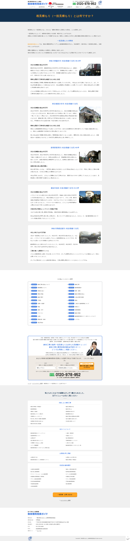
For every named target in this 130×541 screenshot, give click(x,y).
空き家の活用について (70, 421)
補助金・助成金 (34, 411)
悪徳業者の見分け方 (70, 411)
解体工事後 (77, 313)
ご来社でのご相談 (70, 442)
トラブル (77, 319)
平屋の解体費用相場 (70, 481)
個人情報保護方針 (70, 438)
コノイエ (39, 530)
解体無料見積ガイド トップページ (38, 433)
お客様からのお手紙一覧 (71, 457)
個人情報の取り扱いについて (37, 440)
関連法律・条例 (41, 319)
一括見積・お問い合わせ (88, 7)
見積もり (77, 306)
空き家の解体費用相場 (35, 481)
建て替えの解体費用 (35, 471)
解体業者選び (78, 287)
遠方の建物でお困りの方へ (71, 418)
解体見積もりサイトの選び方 (37, 413)
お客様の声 (69, 6)
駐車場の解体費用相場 (70, 471)
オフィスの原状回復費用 (71, 474)
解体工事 (77, 284)
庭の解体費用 (69, 483)
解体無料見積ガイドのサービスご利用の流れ (40, 447)
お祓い (39, 316)
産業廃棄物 (77, 310)
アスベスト (40, 313)
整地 (76, 300)
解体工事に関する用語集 (36, 423)
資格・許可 (40, 310)
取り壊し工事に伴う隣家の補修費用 (38, 418)
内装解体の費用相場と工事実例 (37, 476)
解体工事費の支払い (80, 294)
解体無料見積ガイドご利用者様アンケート (40, 459)
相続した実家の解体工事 (71, 469)
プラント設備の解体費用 (36, 478)
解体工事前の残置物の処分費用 (72, 416)
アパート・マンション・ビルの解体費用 (39, 474)
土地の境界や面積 (79, 297)
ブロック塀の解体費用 (70, 478)
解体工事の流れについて (44, 284)
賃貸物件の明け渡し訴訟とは (37, 421)
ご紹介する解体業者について (82, 303)
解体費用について (42, 287)
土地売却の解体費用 (35, 469)
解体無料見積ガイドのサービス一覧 (73, 445)
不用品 (39, 300)
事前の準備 (40, 294)
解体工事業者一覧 (51, 7)
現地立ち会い (41, 290)
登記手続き (40, 322)
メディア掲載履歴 (34, 445)
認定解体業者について (60, 7)
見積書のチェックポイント (36, 416)
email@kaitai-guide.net (42, 528)
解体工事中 (40, 297)
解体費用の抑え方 (70, 413)
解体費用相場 (42, 6)
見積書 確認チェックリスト (72, 440)
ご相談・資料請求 (97, 7)
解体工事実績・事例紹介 (36, 406)
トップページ (32, 6)
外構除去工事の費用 (70, 476)
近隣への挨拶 (41, 303)
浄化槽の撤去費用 (34, 483)
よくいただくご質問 (65, 500)
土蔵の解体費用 (34, 486)
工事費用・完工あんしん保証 (37, 442)
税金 (39, 306)
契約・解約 (77, 290)
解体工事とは (69, 409)
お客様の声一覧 (34, 457)
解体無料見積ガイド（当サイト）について (85, 316)
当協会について (79, 6)
